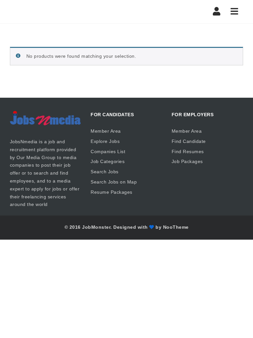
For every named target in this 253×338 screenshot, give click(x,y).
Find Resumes (188, 151)
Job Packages (187, 161)
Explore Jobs (105, 141)
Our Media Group (36, 157)
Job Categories (108, 161)
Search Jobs (105, 171)
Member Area (106, 131)
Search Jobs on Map (114, 182)
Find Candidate (189, 141)
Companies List (108, 151)
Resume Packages (111, 192)
